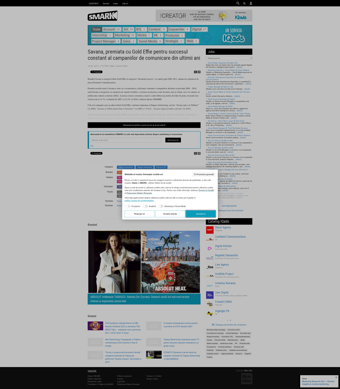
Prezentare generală (205, 174)
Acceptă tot (200, 213)
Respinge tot (139, 213)
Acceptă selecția (170, 213)
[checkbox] (132, 206)
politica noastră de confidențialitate (139, 200)
